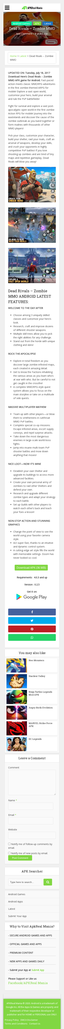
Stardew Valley (37, 676)
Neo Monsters (36, 660)
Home (13, 56)
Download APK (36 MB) (31, 567)
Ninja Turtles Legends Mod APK (40, 693)
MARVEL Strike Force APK (40, 725)
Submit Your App (17, 916)
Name (12, 800)
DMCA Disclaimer (29, 1019)
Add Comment (24, 33)
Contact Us (34, 1023)
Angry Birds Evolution (41, 707)
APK (37, 23)
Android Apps (15, 901)
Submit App (38, 970)
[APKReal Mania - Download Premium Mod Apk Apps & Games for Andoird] (32, 7)
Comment (13, 767)
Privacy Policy (12, 1019)
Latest (47, 23)
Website (12, 829)
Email (12, 815)
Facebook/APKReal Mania (28, 983)
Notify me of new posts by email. (29, 853)
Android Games (21, 23)
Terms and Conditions (16, 1023)
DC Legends (35, 738)
